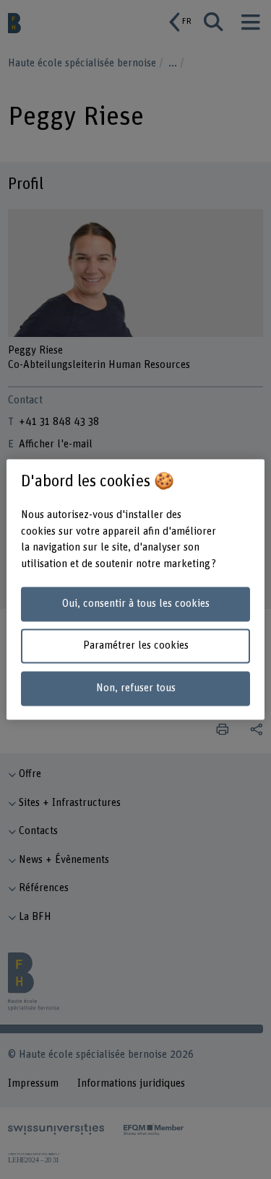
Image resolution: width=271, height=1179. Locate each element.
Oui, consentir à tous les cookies (136, 603)
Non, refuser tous (136, 688)
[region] (135, 589)
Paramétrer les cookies (136, 646)
